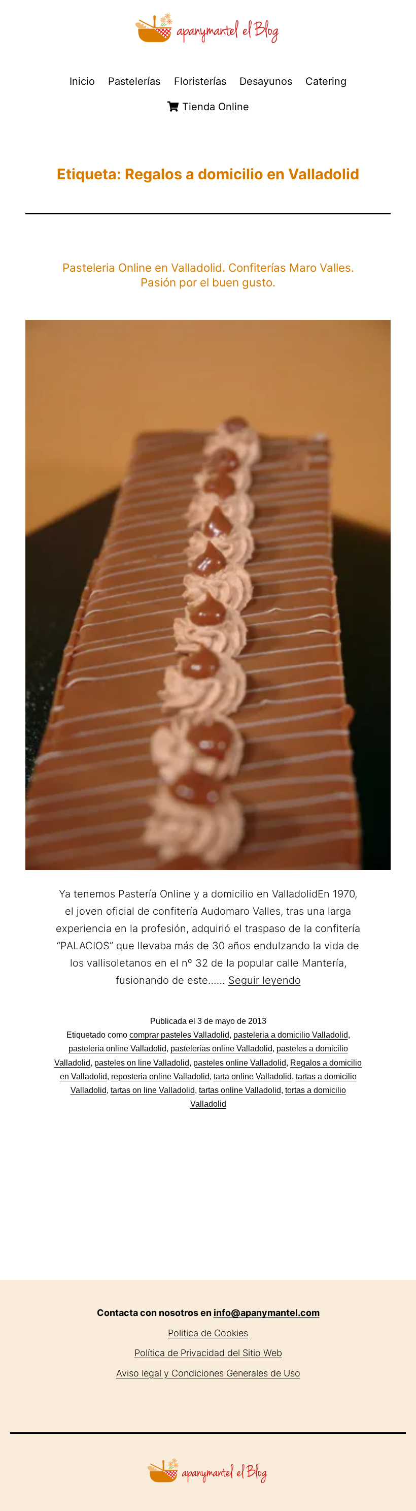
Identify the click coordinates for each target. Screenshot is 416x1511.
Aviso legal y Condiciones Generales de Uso (208, 1373)
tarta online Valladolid (253, 1076)
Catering (325, 81)
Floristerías (200, 81)
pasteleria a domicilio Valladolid (290, 1035)
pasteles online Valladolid (239, 1062)
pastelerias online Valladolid (221, 1048)
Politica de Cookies (208, 1333)
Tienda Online (214, 107)
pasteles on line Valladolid (141, 1062)
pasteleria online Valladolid (117, 1048)
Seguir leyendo (264, 980)
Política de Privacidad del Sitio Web (208, 1352)
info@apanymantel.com (267, 1312)
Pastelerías (134, 81)
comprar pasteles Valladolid (179, 1035)
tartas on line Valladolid (153, 1090)
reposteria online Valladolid (160, 1076)
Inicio (82, 81)
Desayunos (265, 81)
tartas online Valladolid (240, 1090)
